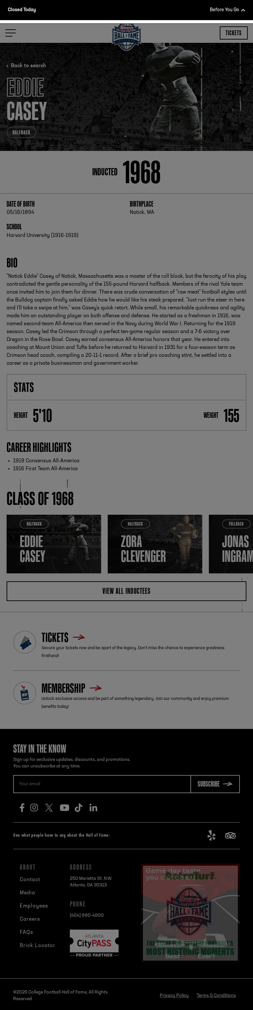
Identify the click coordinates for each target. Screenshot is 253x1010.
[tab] (123, 150)
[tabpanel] (126, 100)
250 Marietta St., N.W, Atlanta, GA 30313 (137, 170)
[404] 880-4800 (135, 182)
